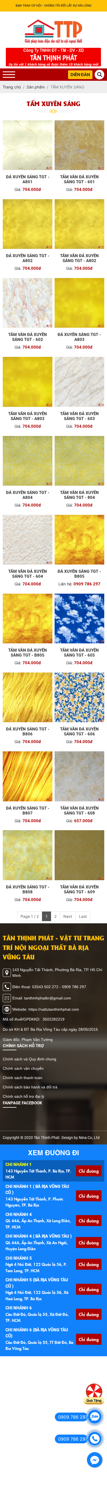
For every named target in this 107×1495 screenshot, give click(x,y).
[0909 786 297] (95, 1417)
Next (67, 916)
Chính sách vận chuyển (23, 1068)
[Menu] (9, 74)
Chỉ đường (89, 1171)
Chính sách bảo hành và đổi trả (30, 1087)
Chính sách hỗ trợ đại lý (23, 1096)
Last (83, 916)
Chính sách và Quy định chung (29, 1059)
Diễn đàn (80, 74)
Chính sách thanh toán (22, 1078)
